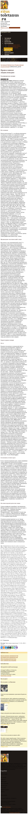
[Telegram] (15, 648)
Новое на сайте (10, 27)
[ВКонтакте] (1, 648)
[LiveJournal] (8, 648)
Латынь (7, 54)
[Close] (1, 35)
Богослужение (4, 783)
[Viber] (17, 648)
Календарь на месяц (6, 675)
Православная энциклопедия (9, 656)
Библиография (5, 789)
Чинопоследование (13, 47)
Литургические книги (14, 44)
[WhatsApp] (12, 648)
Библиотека (10, 65)
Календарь (4, 781)
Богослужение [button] (9, 43)
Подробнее (4, 771)
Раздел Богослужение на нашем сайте (10, 735)
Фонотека (3, 787)
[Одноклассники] (4, 648)
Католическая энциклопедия (9, 657)
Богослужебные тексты (14, 46)
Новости (3, 779)
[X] (10, 648)
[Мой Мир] (6, 648)
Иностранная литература (8, 659)
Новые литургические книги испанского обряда (13, 713)
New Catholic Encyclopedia (8, 660)
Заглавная (4, 65)
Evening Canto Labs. (14, 812)
